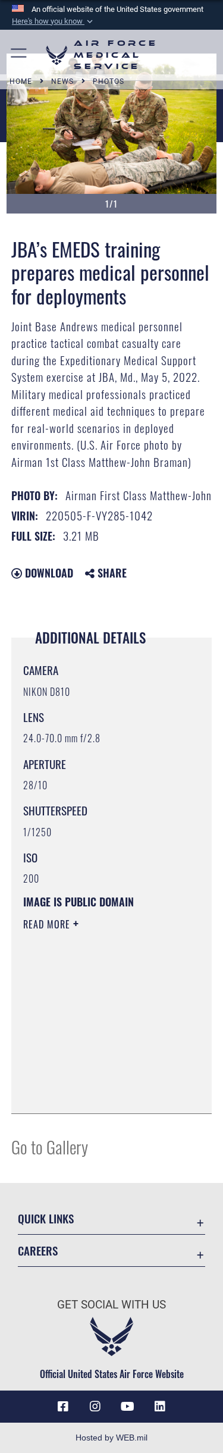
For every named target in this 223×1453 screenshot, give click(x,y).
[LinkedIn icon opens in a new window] (160, 1407)
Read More (48, 924)
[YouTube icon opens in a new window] (128, 1407)
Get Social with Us (111, 1304)
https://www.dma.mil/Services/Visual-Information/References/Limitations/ (95, 1074)
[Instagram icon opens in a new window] (95, 1407)
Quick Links (46, 1218)
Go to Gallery (49, 1146)
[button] (53, 21)
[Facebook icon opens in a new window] (63, 1407)
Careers (38, 1250)
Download (47, 572)
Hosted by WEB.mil (111, 1437)
